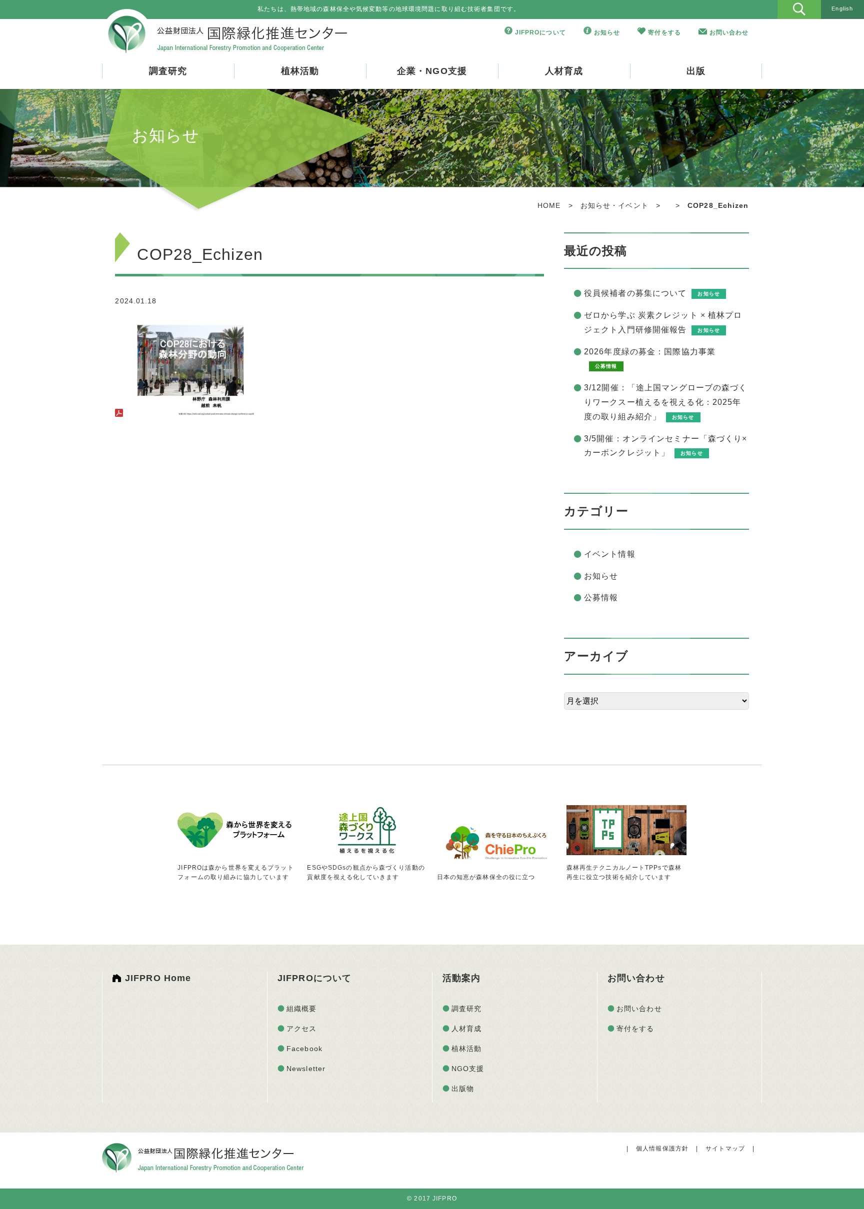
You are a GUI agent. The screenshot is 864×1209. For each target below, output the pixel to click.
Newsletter (306, 1069)
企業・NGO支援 (432, 71)
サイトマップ (725, 1148)
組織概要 (301, 1009)
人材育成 (564, 71)
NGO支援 (468, 1069)
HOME (549, 205)
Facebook (304, 1049)
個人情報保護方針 (662, 1148)
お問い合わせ (729, 32)
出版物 (463, 1089)
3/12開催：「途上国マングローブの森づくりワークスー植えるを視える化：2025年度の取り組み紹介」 (666, 402)
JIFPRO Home (158, 978)
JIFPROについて (540, 32)
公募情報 (601, 597)
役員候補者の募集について (635, 293)
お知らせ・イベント (614, 205)
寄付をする (664, 32)
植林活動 (300, 71)
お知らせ (607, 32)
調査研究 (168, 71)
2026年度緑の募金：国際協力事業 (650, 351)
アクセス (301, 1029)
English (842, 8)
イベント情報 (610, 554)
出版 (696, 71)
